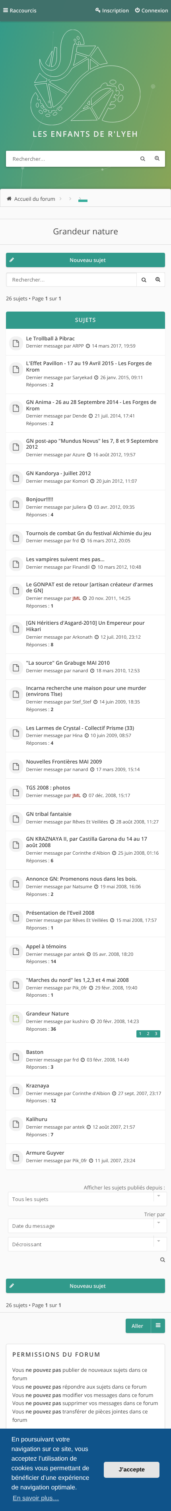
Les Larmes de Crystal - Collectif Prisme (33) (80, 728)
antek (78, 954)
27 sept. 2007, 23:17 (139, 1093)
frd (75, 541)
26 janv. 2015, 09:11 (121, 377)
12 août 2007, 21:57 (114, 1127)
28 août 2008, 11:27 (137, 822)
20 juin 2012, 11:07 (116, 481)
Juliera (79, 507)
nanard (80, 671)
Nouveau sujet (88, 260)
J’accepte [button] (132, 1470)
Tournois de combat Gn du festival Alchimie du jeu (89, 533)
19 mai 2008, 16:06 (120, 886)
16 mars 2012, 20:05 (108, 541)
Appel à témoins (46, 946)
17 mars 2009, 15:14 (118, 769)
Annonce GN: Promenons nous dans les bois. (81, 879)
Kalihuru (36, 1119)
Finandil (80, 567)
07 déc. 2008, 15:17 (109, 795)
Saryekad (82, 377)
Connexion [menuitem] (155, 10)
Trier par (154, 1214)
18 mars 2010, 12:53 (118, 671)
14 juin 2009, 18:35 (119, 702)
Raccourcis (23, 10)
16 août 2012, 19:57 (114, 455)
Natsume (82, 886)
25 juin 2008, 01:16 (138, 853)
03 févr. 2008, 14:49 (108, 1060)
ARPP (78, 346)
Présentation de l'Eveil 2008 (60, 913)
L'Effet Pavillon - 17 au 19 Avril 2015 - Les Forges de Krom (89, 366)
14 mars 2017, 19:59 (114, 346)
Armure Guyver (45, 1153)
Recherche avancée (157, 159)
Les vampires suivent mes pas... (65, 559)
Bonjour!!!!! (39, 499)
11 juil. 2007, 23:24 (115, 1160)
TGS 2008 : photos (48, 788)
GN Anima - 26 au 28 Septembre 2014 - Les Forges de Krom (91, 405)
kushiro (80, 1021)
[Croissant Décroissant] (85, 1244)
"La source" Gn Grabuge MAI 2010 (68, 663)
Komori (80, 481)
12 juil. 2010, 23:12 (121, 637)
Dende (79, 416)
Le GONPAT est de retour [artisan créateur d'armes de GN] (89, 588)
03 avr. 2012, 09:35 (114, 507)
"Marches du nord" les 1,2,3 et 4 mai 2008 (77, 980)
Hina (77, 735)
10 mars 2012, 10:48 (119, 567)
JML (76, 598)
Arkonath (82, 637)
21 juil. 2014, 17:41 (115, 416)
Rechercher (143, 159)
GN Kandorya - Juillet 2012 (58, 473)
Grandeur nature (85, 231)
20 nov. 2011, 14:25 (109, 598)
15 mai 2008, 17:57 (136, 920)
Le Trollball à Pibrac (50, 339)
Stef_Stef (81, 702)
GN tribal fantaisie (49, 814)
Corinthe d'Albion (91, 853)
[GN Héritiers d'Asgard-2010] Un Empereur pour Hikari (85, 626)
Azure (78, 455)
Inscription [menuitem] (115, 10)
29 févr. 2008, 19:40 (116, 988)
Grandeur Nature (47, 1014)
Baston (35, 1052)
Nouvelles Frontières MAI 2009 (64, 762)
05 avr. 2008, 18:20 (113, 954)
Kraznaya (37, 1086)
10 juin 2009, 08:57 (111, 735)
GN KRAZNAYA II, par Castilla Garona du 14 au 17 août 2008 (86, 842)
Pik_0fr (79, 988)
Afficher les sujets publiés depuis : (124, 1187)
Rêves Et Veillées (90, 822)
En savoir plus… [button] (36, 1498)
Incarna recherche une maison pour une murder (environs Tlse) (86, 691)
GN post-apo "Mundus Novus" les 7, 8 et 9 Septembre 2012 (92, 444)
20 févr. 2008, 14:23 (118, 1021)
